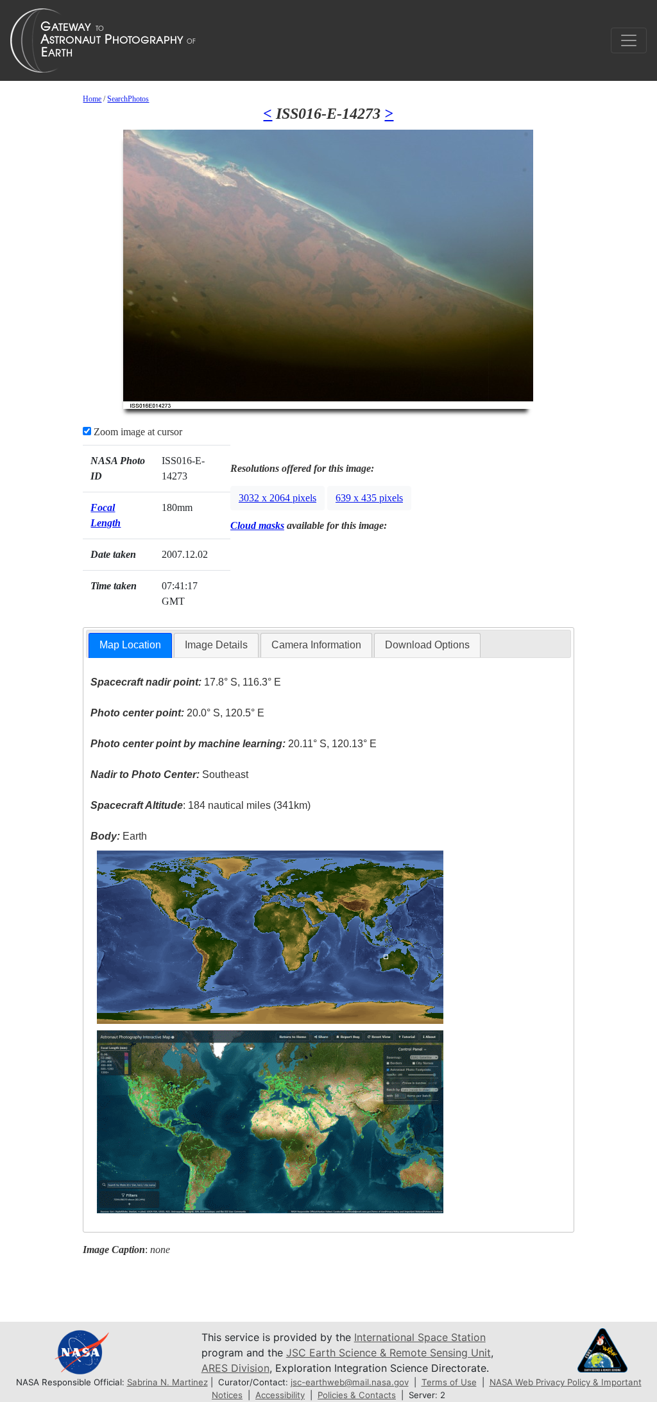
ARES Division (235, 1368)
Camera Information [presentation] (316, 644)
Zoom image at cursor (136, 431)
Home (92, 98)
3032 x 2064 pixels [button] (277, 497)
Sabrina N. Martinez (167, 1382)
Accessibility (280, 1395)
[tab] (130, 645)
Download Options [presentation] (427, 644)
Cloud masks (257, 525)
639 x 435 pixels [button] (369, 497)
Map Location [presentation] (130, 644)
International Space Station (420, 1337)
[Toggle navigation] (629, 40)
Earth (118, 836)
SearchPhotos (128, 98)
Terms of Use (449, 1382)
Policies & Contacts (357, 1395)
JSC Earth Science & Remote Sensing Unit (388, 1352)
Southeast (169, 774)
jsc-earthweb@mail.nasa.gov (350, 1382)
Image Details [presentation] (216, 644)
